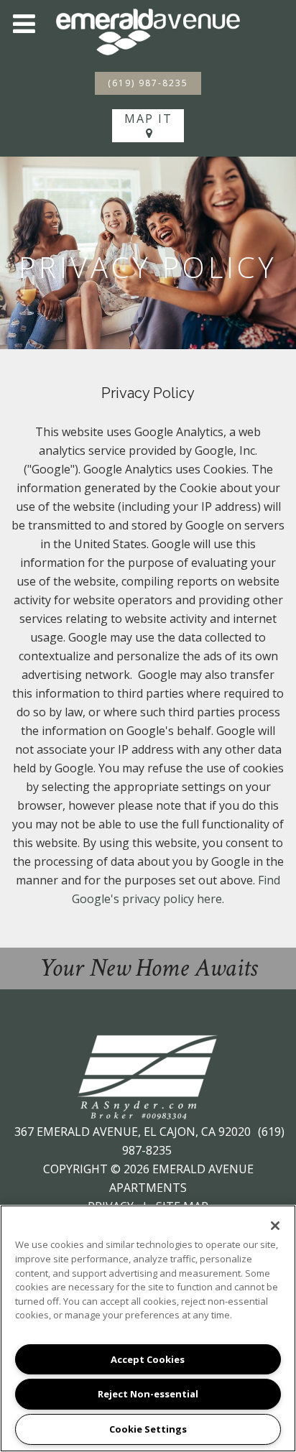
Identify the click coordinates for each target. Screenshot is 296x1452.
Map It (148, 118)
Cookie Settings (148, 1429)
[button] (23, 23)
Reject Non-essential (148, 1393)
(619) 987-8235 (148, 83)
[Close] (275, 1225)
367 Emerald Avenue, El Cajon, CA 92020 (134, 1131)
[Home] (148, 31)
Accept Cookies (148, 1359)
